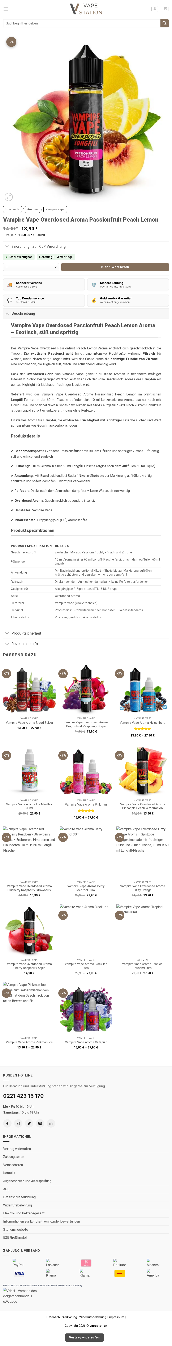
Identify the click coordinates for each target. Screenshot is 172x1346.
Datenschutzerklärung (19, 1197)
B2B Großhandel (15, 1238)
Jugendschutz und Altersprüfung (27, 1181)
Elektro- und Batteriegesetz (24, 1213)
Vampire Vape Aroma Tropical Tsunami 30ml (142, 966)
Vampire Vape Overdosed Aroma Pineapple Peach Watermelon (142, 806)
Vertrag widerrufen (17, 1149)
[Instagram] (18, 1123)
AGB (6, 1189)
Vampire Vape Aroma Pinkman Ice (29, 1042)
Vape (35, 348)
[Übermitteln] (164, 23)
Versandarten (13, 1165)
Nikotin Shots (58, 405)
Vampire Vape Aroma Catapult (86, 1042)
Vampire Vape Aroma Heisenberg (142, 723)
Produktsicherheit (26, 633)
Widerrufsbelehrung (17, 1205)
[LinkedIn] (51, 1123)
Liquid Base (19, 405)
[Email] (40, 1123)
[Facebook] (7, 1123)
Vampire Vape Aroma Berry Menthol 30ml (85, 888)
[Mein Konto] (154, 9)
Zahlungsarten (13, 1157)
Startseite (12, 209)
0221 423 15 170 (23, 1096)
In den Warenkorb (115, 267)
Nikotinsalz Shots (89, 405)
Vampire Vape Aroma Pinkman (86, 804)
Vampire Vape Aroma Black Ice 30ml (86, 966)
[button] (5, 9)
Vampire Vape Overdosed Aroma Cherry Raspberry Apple (29, 966)
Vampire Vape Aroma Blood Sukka (29, 723)
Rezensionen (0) (25, 644)
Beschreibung (23, 313)
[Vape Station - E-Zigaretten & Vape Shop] (86, 9)
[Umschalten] (7, 247)
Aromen (32, 209)
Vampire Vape (55, 209)
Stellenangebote (15, 1230)
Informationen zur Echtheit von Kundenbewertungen (41, 1221)
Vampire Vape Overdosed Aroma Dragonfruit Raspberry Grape (86, 724)
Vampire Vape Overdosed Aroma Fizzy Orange (142, 888)
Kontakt (9, 1173)
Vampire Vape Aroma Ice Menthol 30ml (29, 806)
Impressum (116, 1317)
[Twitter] (29, 1123)
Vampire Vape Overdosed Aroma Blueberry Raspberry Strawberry (29, 888)
